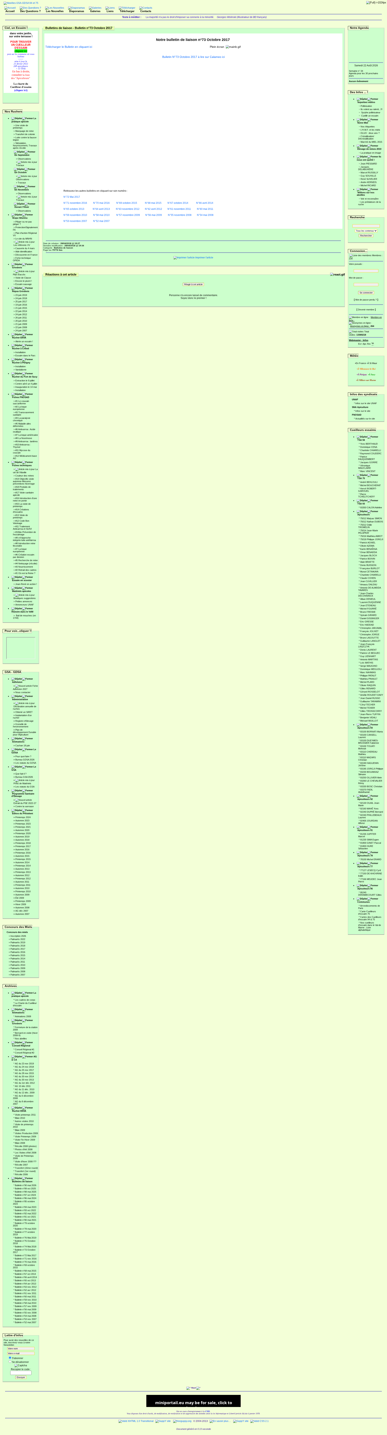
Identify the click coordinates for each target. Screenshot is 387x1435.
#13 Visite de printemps (20, 516)
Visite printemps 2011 (25, 1115)
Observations (24, 159)
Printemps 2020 (23, 833)
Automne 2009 (22, 894)
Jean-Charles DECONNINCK (365, 594)
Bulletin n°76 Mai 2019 (25, 1237)
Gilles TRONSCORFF (371, 711)
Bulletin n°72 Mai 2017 (25, 1255)
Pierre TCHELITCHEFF (366, 495)
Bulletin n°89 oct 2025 (25, 1188)
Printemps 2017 (23, 846)
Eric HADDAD (367, 625)
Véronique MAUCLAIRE (364, 466)
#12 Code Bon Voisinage (21, 522)
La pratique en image (371, 153)
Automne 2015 (22, 856)
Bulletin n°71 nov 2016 (25, 1258)
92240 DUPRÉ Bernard (371, 812)
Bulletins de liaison (22, 1181)
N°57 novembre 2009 (128, 215)
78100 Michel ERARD (370, 859)
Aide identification (23, 251)
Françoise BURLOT (370, 568)
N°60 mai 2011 (205, 209)
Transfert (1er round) (25, 1171)
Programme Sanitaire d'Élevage (22, 794)
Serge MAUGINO (368, 666)
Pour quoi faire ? (23, 756)
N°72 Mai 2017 (71, 196)
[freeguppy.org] (182, 1421)
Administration (20, 699)
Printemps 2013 (23, 872)
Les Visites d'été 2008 (25, 1152)
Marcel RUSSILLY (369, 172)
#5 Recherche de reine (26, 560)
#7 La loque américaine (26, 435)
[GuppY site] (163, 1421)
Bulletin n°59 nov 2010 (25, 1300)
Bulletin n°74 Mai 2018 (25, 1246)
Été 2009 (19, 898)
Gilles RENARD (368, 688)
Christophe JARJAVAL (371, 628)
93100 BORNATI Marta (371, 731)
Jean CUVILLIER (368, 581)
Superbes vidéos (366, 102)
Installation (20, 352)
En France (361, 363)
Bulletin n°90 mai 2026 (25, 1185)
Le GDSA (23, 751)
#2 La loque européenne (20, 408)
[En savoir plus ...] (220, 1421)
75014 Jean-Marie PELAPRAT (368, 531)
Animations (18, 741)
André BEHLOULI (369, 482)
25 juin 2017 (21, 301)
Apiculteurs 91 (365, 830)
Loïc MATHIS (366, 662)
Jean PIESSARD (369, 163)
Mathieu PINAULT (369, 679)
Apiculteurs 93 (365, 728)
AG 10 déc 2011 (23, 1086)
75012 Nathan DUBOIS (371, 521)
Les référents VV (22, 245)
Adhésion (17, 682)
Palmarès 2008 (17, 971)
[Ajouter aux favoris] (364, 343)
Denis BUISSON (368, 565)
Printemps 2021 (23, 827)
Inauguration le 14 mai (26, 387)
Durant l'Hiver (22, 207)
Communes (363, 902)
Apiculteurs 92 (365, 799)
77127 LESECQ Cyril (370, 870)
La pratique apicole (23, 120)
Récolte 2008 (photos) (26, 1146)
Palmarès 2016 (17, 952)
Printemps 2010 (23, 891)
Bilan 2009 (20, 1130)
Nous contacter (22, 692)
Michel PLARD (367, 682)
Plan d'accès (19, 274)
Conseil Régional (21, 1045)
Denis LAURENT (368, 650)
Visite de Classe (23, 278)
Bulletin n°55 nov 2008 (25, 1312)
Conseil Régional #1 (24, 1049)
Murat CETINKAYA (369, 571)
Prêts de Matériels (22, 783)
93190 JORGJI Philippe (371, 768)
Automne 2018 (22, 840)
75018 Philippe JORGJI (371, 539)
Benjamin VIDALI (368, 717)
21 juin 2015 (21, 308)
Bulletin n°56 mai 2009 (25, 1309)
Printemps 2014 (23, 865)
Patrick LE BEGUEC (370, 653)
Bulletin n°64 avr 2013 (25, 1283)
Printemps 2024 (23, 817)
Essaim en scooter (22, 580)
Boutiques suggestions (25, 598)
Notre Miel (362, 123)
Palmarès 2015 (17, 955)
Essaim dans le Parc (25, 355)
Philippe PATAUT (368, 675)
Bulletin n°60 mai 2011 (25, 1296)
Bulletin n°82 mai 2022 (25, 1213)
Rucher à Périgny (21, 362)
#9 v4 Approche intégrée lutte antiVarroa (24, 539)
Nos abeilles (21, 1038)
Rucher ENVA (19, 337)
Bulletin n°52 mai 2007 (25, 1322)
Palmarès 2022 (17, 939)
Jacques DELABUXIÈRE (365, 168)
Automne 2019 (22, 836)
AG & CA (24, 1058)
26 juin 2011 (21, 317)
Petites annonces (23, 601)
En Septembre (22, 155)
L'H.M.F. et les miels (370, 130)
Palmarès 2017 (17, 949)
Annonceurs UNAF (24, 604)
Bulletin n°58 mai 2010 (25, 1303)
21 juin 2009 (21, 324)
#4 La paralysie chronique (21, 419)
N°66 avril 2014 (204, 203)
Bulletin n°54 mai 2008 (25, 1316)
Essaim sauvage (23, 284)
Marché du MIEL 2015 (371, 142)
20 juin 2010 (21, 321)
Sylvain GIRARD (368, 615)
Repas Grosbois (20, 291)
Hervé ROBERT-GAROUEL (367, 489)
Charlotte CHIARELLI (370, 450)
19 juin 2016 (21, 305)
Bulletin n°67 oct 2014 (25, 1274)
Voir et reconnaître (370, 199)
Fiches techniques (22, 465)
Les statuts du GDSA (25, 763)
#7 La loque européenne (20, 550)
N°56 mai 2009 (153, 215)
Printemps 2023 (23, 824)
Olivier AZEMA (367, 546)
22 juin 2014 (21, 311)
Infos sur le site (362, 411)
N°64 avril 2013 (101, 209)
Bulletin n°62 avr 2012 (25, 1290)
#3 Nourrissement (24, 567)
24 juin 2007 (21, 330)
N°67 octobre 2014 (177, 203)
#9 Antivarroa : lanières (26, 441)
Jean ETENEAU (368, 605)
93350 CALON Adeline (371, 507)
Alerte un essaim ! (24, 341)
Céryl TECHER (367, 704)
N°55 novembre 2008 (179, 215)
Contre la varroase (24, 806)
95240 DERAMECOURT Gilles (370, 893)
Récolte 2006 (21, 1174)
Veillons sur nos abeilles (365, 193)
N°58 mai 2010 (101, 215)
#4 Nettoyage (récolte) (26, 563)
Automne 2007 (22, 914)
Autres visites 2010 (24, 1121)
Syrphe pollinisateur (370, 112)
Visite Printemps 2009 (25, 1136)
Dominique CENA (368, 447)
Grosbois (17, 267)
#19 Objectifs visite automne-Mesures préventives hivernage (24, 481)
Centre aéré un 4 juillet (26, 384)
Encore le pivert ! (23, 281)
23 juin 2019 (21, 295)
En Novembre (22, 189)
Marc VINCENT (368, 471)
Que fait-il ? (20, 774)
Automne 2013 (22, 869)
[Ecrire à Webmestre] (360, 343)
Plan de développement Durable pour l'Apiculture (24, 732)
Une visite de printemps (20, 126)
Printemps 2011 (22, 885)
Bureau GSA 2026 (24, 777)
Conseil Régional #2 (24, 1052)
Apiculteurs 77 (365, 866)
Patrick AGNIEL (368, 542)
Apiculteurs (363, 514)
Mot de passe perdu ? (366, 299)
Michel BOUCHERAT (370, 485)
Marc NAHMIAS (368, 672)
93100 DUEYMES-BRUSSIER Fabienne (368, 741)
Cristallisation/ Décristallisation (366, 137)
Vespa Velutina (19, 218)
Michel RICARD (368, 185)
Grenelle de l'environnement (20, 725)
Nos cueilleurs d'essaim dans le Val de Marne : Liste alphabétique (369, 926)
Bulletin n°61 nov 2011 (25, 1293)
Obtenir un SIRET (24, 712)
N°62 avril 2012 (153, 209)
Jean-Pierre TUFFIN (370, 714)
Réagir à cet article (193, 284)
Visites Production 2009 (26, 1133)
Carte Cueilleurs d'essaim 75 (367, 912)
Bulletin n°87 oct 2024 (25, 1195)
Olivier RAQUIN (368, 685)
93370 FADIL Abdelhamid (365, 790)
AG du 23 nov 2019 (24, 1063)
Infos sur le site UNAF (366, 403)
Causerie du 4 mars (25, 248)
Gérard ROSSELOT (370, 691)
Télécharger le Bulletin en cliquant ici (68, 46)
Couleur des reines (24, 475)
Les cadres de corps (25, 1000)
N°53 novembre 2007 (75, 221)
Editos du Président (22, 813)
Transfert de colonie (25, 134)
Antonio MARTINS (369, 659)
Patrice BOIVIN (367, 558)
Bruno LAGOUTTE (369, 637)
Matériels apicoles (21, 591)
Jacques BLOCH (368, 555)
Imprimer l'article (204, 257)
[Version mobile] (372, 343)
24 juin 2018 (21, 298)
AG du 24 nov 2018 (24, 1067)
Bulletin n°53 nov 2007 (25, 1319)
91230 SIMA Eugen (369, 839)
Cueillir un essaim (369, 115)
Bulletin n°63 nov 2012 (25, 1287)
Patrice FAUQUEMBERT (366, 457)
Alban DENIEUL (368, 599)
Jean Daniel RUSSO (370, 698)
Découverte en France (26, 255)
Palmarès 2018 (17, 945)
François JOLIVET (369, 631)
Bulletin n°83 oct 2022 (25, 1210)
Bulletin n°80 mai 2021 (25, 1220)
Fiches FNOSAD (20, 397)
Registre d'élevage (24, 721)
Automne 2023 (22, 820)
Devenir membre (366, 309)
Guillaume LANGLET (370, 641)
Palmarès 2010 (17, 965)
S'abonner (17, 1358)
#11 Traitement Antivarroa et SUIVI (22, 527)
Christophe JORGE (369, 634)
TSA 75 (361, 478)
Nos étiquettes (368, 126)
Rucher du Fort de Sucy (24, 376)
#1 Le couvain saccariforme (21, 402)
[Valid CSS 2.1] (259, 1421)
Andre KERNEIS (369, 182)
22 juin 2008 (21, 327)
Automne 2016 (22, 849)
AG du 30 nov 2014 (24, 1076)
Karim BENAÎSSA (368, 549)
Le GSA (23, 768)
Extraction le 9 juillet (24, 380)
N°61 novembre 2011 (179, 209)
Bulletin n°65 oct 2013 (25, 1280)
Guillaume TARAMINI (370, 701)
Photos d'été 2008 (23, 1149)
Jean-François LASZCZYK (366, 645)
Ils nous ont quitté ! (369, 158)
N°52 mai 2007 (101, 221)
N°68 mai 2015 (153, 203)
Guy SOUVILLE (368, 176)
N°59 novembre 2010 (75, 215)
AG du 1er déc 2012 (25, 1083)
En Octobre (21, 172)
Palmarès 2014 (17, 958)
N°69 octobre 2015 (126, 203)
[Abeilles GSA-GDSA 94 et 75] (21, 3)
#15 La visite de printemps (22, 505)
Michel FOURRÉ (368, 608)
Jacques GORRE (369, 462)
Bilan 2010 (20, 1118)
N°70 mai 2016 (101, 203)
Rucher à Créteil (20, 348)
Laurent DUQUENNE (370, 602)
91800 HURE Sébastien (365, 847)
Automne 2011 (22, 882)
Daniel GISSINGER (369, 618)
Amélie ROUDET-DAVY (371, 695)
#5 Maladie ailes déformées (22, 424)
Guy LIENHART (368, 656)
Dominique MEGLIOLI (371, 669)
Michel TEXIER (367, 708)
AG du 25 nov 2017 (24, 1070)
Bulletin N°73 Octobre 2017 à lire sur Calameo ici (193, 56)
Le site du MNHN (23, 238)
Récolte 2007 (21, 1165)
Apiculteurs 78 (365, 855)
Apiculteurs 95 (365, 888)
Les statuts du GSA (24, 786)
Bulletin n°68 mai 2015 (25, 1271)
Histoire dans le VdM (22, 611)
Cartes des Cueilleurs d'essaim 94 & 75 (369, 918)
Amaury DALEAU (368, 584)
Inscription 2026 (18, 936)
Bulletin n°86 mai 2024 (25, 1198)
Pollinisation (366, 106)
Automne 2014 (22, 862)
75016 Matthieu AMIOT (371, 536)
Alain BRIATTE (367, 562)
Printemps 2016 (23, 853)
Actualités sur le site (365, 418)
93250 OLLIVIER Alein (371, 777)
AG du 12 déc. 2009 (24, 1092)
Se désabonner (20, 1362)
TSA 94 (361, 440)
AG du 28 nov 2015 (24, 1073)
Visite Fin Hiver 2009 (25, 1140)
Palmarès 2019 (17, 942)
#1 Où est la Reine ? (25, 573)
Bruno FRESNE (368, 612)
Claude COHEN (368, 578)
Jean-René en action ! (26, 584)
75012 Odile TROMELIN (365, 526)
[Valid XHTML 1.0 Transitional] (136, 1421)
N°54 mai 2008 (204, 215)
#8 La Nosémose (23, 438)
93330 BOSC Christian (371, 786)
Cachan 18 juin (22, 745)
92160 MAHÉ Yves (369, 808)
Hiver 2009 (20, 904)
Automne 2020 (22, 830)
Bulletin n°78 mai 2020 (25, 1229)
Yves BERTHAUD (369, 444)
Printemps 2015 (23, 859)
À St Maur (372, 363)
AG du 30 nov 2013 (24, 1079)
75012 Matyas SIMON (371, 518)
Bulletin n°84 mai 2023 (25, 1207)
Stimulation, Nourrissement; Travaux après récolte (25, 145)
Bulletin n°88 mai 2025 (25, 1192)
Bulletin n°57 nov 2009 (25, 1306)
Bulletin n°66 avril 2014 (26, 1277)
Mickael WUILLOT (369, 721)
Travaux (20, 165)
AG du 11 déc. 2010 (24, 1089)
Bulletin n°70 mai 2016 (25, 1262)
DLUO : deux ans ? (370, 133)
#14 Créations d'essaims (21, 510)
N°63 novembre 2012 (127, 209)
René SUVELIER (369, 179)
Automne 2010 (22, 888)
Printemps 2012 (23, 878)
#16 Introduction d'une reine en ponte (25, 499)
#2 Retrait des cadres (25, 570)
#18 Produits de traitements (22, 488)
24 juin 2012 (21, 314)
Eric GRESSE (367, 621)
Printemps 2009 (23, 901)
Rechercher (366, 235)
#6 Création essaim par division (23, 555)
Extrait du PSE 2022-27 (25, 803)
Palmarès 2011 (17, 962)
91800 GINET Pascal (370, 843)
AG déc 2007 (21, 911)
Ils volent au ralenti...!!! (371, 109)
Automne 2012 (22, 875)
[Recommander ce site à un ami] (369, 343)
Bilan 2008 (20, 1143)
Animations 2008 (23, 1016)
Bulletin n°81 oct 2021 (25, 1217)
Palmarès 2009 (17, 968)
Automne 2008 (22, 907)
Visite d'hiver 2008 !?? (25, 1161)
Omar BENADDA (368, 552)
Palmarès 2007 (17, 974)
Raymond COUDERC (371, 453)
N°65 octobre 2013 (73, 209)
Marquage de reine (24, 131)
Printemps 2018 (23, 843)
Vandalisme (20, 369)
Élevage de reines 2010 (369, 149)
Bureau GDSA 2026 (24, 759)
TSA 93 (361, 503)
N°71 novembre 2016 (75, 203)
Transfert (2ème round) (26, 1168)
